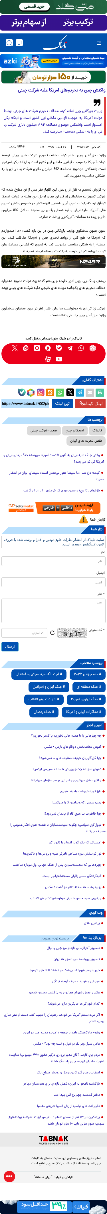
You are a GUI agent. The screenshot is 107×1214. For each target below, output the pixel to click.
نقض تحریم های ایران (86, 441)
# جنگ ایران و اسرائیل (49, 687)
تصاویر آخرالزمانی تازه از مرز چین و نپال (73, 948)
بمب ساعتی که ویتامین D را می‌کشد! (76, 802)
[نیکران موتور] (53, 261)
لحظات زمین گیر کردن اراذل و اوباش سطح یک (68, 1072)
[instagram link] (37, 348)
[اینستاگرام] (40, 391)
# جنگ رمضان (44, 712)
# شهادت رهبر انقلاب (44, 699)
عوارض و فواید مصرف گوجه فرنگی (76, 981)
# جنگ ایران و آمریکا (86, 699)
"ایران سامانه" (43, 1177)
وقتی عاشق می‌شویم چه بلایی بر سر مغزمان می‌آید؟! (66, 780)
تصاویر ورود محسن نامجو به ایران (77, 959)
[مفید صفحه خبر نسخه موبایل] (53, 23)
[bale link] (59, 348)
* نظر (101, 594)
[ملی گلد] (53, 7)
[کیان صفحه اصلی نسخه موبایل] (53, 1207)
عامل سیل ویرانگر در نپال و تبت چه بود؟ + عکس (66, 1044)
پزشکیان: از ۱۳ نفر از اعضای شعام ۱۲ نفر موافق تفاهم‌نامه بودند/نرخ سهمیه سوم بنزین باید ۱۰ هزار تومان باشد (56, 1121)
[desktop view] (19, 42)
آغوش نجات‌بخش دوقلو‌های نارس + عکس (72, 747)
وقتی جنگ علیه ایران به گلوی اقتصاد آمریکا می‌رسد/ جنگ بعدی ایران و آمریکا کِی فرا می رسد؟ (53, 459)
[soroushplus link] (48, 348)
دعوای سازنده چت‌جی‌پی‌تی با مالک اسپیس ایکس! (67, 769)
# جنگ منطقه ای (89, 687)
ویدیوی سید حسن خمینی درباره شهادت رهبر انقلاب (65, 898)
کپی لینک (62, 404)
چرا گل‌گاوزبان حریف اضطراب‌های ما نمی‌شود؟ (70, 758)
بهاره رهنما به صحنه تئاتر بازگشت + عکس (73, 887)
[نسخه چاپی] (100, 393)
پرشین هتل (92, 923)
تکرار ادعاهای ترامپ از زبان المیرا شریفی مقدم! (68, 1106)
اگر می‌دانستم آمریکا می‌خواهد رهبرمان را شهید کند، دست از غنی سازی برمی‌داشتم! (54, 1018)
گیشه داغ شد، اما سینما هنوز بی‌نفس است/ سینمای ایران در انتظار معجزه (56, 476)
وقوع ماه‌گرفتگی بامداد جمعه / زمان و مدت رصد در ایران (61, 1032)
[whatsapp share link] (60, 393)
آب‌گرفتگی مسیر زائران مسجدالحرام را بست (72, 876)
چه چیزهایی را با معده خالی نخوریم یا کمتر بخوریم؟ (66, 736)
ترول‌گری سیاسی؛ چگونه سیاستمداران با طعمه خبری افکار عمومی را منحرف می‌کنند (58, 828)
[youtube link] (59, 359)
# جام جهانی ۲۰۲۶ (87, 674)
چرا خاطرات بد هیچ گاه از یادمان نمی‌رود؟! (72, 814)
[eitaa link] (25, 348)
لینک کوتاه (93, 403)
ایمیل (100, 573)
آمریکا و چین (75, 430)
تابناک (97, 430)
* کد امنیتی (97, 630)
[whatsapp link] (81, 348)
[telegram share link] (80, 393)
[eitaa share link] (50, 393)
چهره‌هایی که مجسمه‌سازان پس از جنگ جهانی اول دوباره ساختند (57, 865)
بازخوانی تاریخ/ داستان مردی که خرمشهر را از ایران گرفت (61, 490)
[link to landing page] (55, 43)
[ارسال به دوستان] (90, 393)
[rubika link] (92, 348)
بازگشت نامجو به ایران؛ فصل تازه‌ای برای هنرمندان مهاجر (61, 1084)
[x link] (14, 348)
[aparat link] (48, 359)
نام (103, 552)
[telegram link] (70, 348)
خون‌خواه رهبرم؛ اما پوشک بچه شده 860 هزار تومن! (65, 970)
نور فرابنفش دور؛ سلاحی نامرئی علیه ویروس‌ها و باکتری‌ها (62, 854)
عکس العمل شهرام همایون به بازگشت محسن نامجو (64, 992)
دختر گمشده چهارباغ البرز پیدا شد (77, 1095)
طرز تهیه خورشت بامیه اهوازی (80, 791)
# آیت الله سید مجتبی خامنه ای (39, 674)
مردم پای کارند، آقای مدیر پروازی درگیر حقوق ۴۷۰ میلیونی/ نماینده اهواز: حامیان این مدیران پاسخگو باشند (56, 1058)
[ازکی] (53, 61)
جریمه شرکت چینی (44, 430)
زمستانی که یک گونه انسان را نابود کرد (75, 842)
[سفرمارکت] (53, 508)
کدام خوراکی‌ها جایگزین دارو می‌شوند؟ (73, 1004)
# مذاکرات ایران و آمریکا (83, 712)
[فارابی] (53, 77)
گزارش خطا (98, 520)
